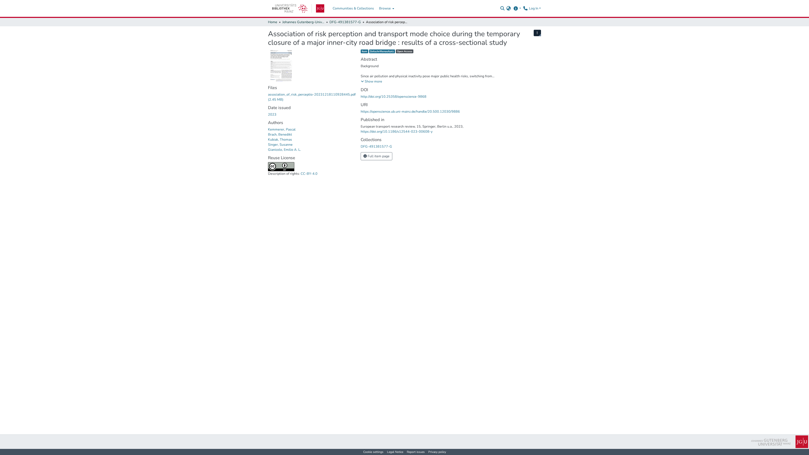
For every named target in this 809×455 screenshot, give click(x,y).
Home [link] (272, 22)
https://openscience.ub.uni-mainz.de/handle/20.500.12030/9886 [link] (410, 111)
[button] (502, 8)
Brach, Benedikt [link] (280, 134)
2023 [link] (272, 114)
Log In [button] (534, 8)
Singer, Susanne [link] (280, 144)
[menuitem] (386, 8)
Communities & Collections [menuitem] (353, 8)
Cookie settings (373, 452)
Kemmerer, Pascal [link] (282, 129)
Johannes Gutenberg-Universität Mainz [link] (303, 22)
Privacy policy (437, 452)
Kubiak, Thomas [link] (280, 139)
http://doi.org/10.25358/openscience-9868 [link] (393, 96)
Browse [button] (385, 8)
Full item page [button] (378, 156)
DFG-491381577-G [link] (345, 22)
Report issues (416, 452)
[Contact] (525, 8)
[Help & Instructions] (517, 8)
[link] (298, 8)
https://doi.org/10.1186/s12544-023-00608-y (397, 131)
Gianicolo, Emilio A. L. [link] (284, 149)
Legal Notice (395, 452)
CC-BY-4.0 (309, 173)
